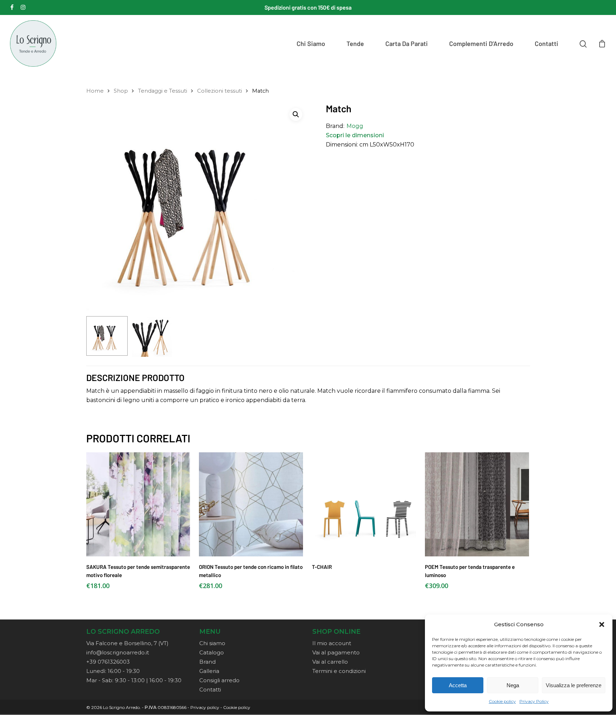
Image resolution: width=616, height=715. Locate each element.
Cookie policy (502, 701)
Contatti (546, 43)
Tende (355, 43)
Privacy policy (204, 707)
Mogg (354, 126)
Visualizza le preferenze (573, 685)
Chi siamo (311, 43)
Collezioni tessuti (219, 91)
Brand (207, 661)
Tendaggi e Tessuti (162, 91)
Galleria (209, 671)
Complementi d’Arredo (481, 43)
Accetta (458, 685)
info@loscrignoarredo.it (117, 652)
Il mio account (331, 643)
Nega (513, 685)
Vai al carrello (330, 661)
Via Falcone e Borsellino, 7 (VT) (127, 643)
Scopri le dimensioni (355, 135)
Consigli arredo (219, 680)
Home (95, 91)
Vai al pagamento (336, 652)
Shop (121, 91)
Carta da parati (406, 43)
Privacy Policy (534, 701)
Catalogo (211, 652)
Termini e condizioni (339, 671)
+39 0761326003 (108, 661)
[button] (601, 624)
